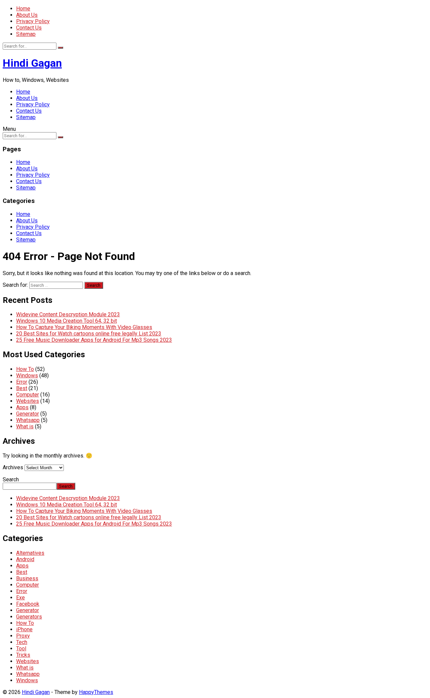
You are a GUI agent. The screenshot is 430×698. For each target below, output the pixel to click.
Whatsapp (28, 420)
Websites (27, 401)
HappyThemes (96, 692)
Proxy (23, 636)
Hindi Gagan (32, 63)
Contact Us (29, 27)
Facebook (27, 604)
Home (23, 8)
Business (27, 578)
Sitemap (26, 34)
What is (25, 426)
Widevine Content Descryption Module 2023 (68, 314)
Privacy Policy (33, 21)
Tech (21, 642)
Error (21, 382)
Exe (20, 597)
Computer (27, 394)
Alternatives (30, 553)
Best (21, 388)
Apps (22, 407)
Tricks (23, 655)
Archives (13, 467)
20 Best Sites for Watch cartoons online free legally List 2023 (88, 333)
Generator (27, 414)
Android (25, 559)
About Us (27, 15)
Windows (27, 375)
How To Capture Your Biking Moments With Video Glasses (84, 327)
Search (11, 479)
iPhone (24, 629)
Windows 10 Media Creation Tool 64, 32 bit (66, 321)
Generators (29, 616)
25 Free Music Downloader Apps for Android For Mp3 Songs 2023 (94, 340)
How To (25, 369)
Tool (21, 648)
